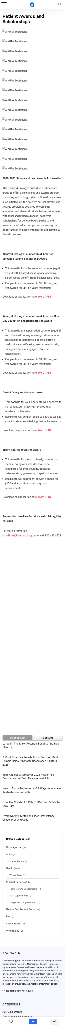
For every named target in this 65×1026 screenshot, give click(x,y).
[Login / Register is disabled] (54, 1021)
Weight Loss (16, 875)
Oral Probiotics (17, 861)
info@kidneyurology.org (22, 535)
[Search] (60, 4)
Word (41, 296)
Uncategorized (14, 847)
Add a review (33, 1021)
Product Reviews (15, 882)
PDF (49, 296)
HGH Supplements (19, 895)
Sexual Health (13, 923)
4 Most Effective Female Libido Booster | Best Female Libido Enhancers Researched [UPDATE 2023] (30, 761)
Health (9, 868)
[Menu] (4, 4)
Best (8, 916)
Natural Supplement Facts (20, 909)
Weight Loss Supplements (23, 902)
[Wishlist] (11, 1021)
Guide (9, 854)
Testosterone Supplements (23, 888)
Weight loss (12, 930)
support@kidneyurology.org (20, 991)
